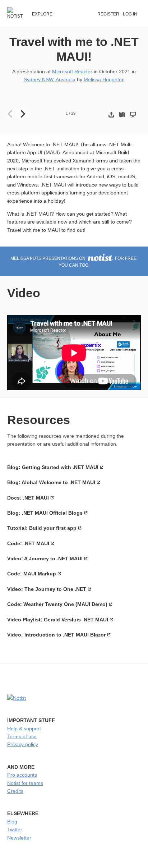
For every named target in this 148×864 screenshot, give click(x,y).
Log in (130, 14)
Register (108, 14)
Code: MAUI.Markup (31, 573)
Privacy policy (22, 744)
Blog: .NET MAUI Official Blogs (45, 513)
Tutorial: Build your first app (42, 528)
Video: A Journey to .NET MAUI (45, 558)
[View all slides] (122, 114)
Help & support (24, 728)
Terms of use (22, 736)
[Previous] (10, 113)
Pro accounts (22, 775)
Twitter (14, 829)
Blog (12, 821)
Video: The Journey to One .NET (46, 589)
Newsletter (19, 838)
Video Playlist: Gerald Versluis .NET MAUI (57, 619)
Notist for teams (25, 783)
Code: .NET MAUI (28, 543)
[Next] (22, 113)
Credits (15, 791)
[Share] (111, 114)
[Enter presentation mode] (133, 114)
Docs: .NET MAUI (28, 498)
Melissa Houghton (104, 79)
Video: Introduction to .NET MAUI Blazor (56, 635)
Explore (42, 14)
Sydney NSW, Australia (49, 79)
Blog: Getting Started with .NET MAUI (52, 467)
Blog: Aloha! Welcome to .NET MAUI (51, 482)
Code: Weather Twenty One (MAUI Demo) (57, 604)
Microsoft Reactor (72, 71)
